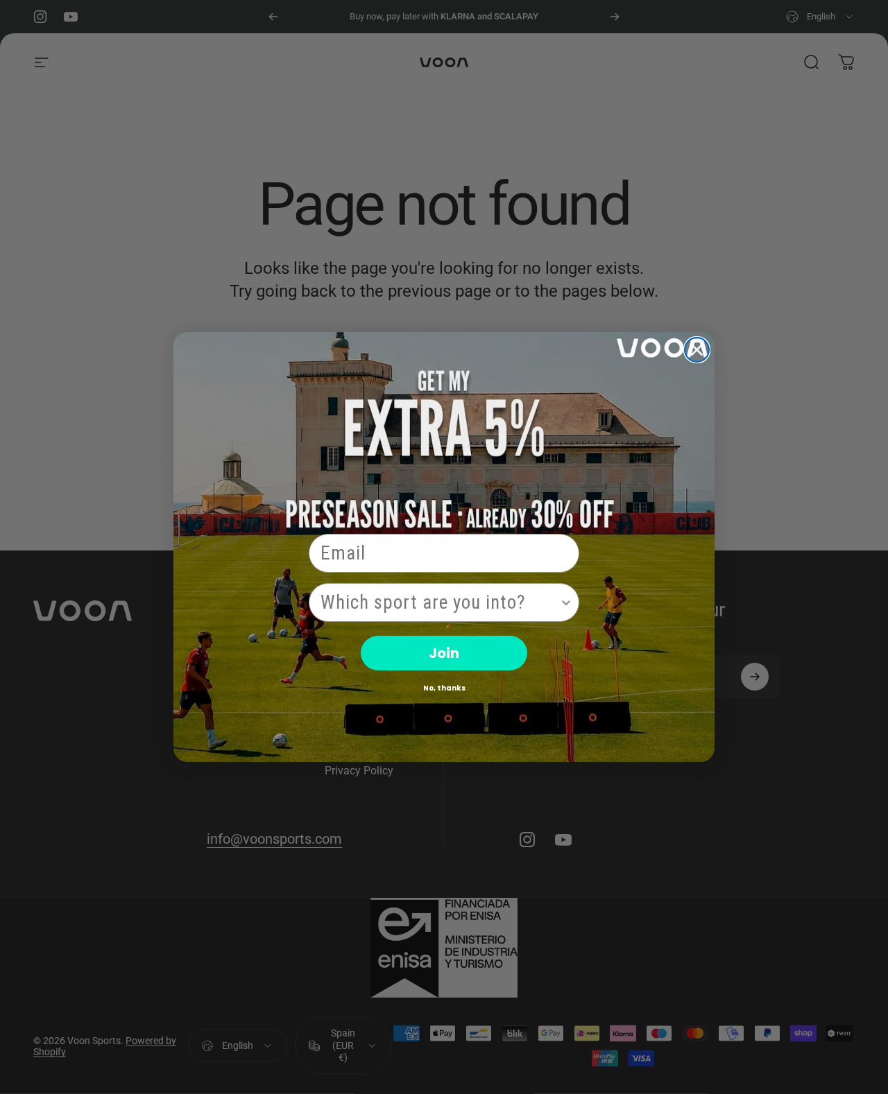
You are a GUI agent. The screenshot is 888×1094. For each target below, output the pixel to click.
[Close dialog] (697, 350)
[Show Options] (566, 602)
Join (444, 653)
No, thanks (444, 688)
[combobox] (440, 602)
